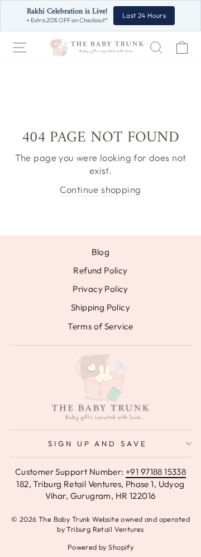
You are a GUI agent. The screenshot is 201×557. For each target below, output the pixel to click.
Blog (101, 252)
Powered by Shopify (100, 546)
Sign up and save (98, 443)
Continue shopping (100, 189)
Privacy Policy (100, 289)
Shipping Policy (100, 307)
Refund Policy (100, 270)
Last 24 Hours (144, 15)
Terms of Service (100, 326)
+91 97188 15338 (156, 471)
